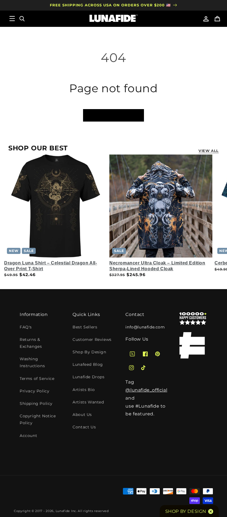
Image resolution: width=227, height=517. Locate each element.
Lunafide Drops (88, 376)
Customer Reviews (92, 339)
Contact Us (84, 427)
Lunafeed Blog (88, 364)
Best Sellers (85, 327)
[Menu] (12, 18)
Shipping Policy (36, 403)
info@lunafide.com (145, 327)
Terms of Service (37, 378)
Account (28, 435)
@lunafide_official (146, 390)
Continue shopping (113, 115)
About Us (82, 414)
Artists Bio (84, 389)
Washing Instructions (32, 362)
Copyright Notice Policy (38, 419)
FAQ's (26, 327)
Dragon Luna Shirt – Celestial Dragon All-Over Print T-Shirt (50, 266)
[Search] (21, 18)
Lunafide (63, 511)
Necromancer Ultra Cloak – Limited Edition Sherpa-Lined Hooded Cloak (157, 266)
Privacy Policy (34, 391)
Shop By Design (89, 351)
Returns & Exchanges (31, 343)
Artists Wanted (88, 402)
